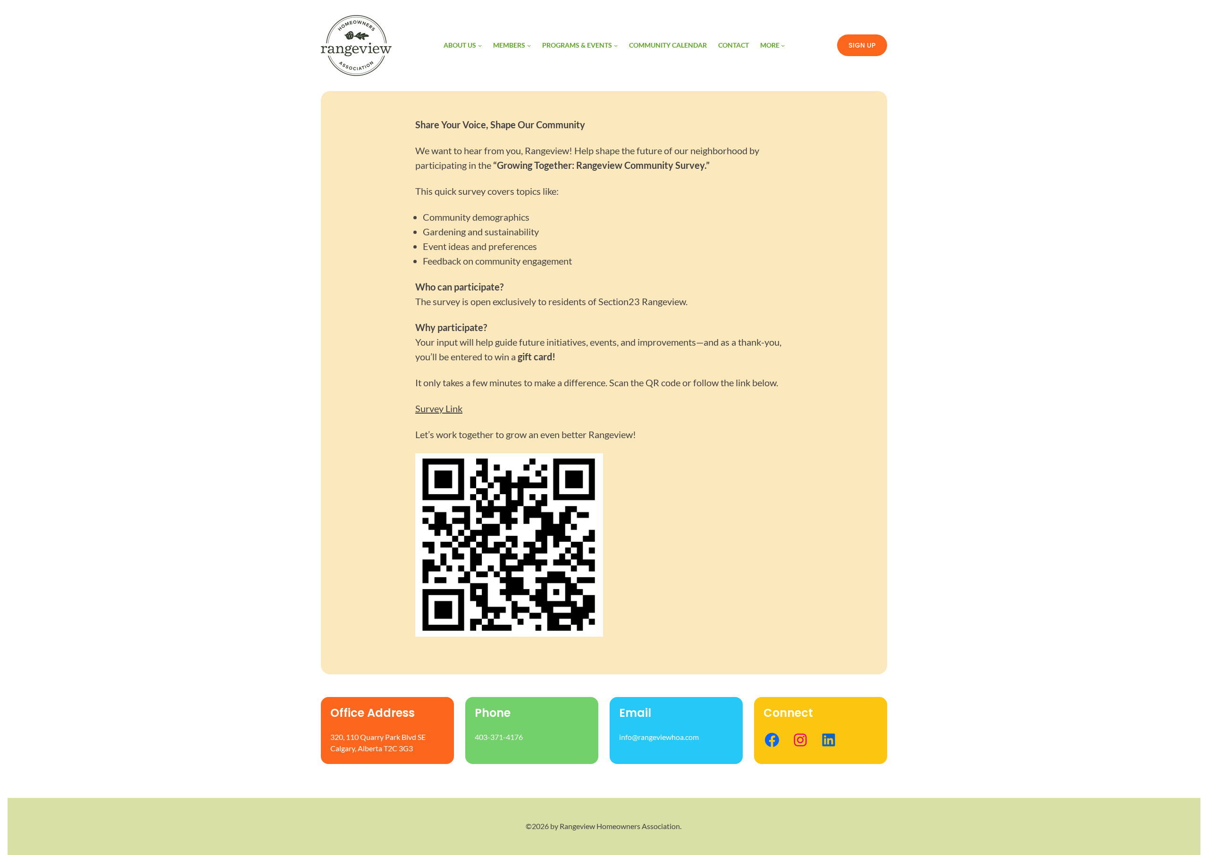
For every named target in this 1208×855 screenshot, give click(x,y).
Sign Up (862, 45)
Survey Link (438, 408)
